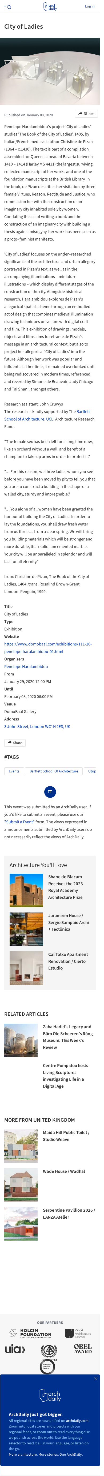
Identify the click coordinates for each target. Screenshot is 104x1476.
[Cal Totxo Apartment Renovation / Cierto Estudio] (26, 968)
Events (14, 771)
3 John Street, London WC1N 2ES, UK (37, 727)
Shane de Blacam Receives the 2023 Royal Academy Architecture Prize (65, 887)
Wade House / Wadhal (64, 1171)
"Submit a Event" (19, 822)
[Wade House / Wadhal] (21, 1185)
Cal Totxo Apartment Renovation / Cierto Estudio (68, 961)
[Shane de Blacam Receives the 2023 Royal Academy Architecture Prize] (26, 890)
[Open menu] (7, 6)
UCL (49, 419)
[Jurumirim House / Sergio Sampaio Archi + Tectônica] (26, 929)
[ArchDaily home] (50, 6)
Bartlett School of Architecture (54, 771)
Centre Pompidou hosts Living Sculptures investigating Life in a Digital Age (65, 1076)
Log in (90, 6)
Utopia (93, 771)
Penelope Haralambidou (26, 667)
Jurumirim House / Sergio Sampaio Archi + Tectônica (68, 922)
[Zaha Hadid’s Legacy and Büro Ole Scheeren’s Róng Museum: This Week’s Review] (21, 1040)
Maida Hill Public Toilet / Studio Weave (66, 1136)
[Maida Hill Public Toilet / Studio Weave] (21, 1146)
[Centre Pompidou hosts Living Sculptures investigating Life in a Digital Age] (21, 1079)
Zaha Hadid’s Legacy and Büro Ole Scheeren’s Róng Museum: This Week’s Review (68, 1037)
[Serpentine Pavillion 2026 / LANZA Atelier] (21, 1224)
